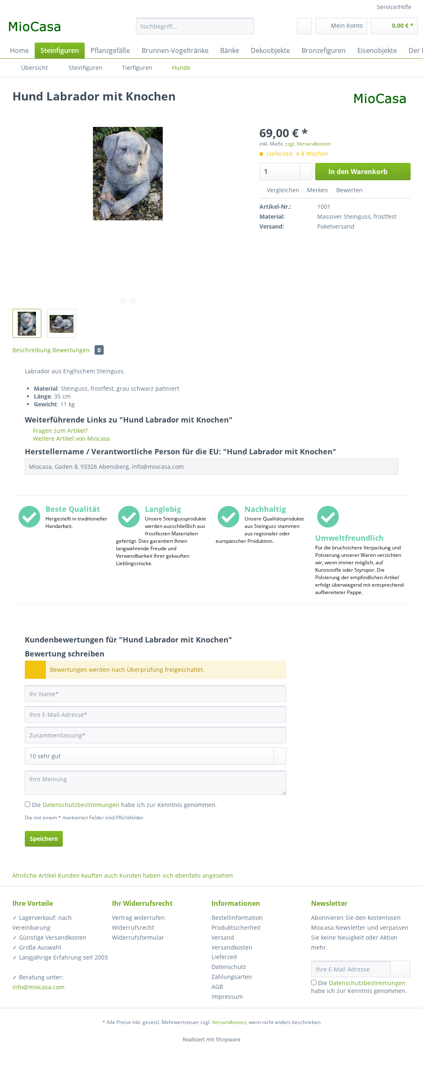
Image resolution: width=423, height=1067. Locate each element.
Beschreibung (31, 350)
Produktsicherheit (236, 927)
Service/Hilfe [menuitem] (394, 7)
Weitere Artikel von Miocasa (70, 438)
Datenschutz (229, 967)
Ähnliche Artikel (34, 875)
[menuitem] (195, 30)
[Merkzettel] (304, 26)
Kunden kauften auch (88, 875)
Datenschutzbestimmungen (81, 805)
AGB (217, 987)
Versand (223, 937)
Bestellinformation (237, 917)
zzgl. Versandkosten (308, 143)
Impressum (227, 996)
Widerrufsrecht (133, 927)
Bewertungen (76, 350)
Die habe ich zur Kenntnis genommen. (124, 805)
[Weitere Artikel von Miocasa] (380, 104)
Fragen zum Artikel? (59, 430)
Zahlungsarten (232, 977)
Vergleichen (282, 190)
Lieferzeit (224, 957)
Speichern (44, 839)
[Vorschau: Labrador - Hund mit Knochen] (26, 323)
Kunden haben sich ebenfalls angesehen (176, 875)
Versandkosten (232, 947)
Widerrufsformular (138, 937)
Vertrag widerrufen (138, 917)
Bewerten (349, 190)
